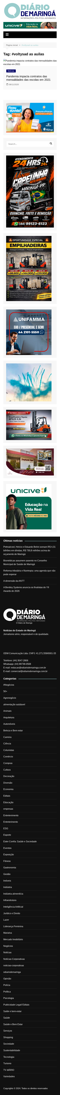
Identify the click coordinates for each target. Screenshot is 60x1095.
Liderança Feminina (13, 926)
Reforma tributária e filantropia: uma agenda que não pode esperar (29, 572)
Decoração (8, 776)
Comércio (8, 756)
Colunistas (8, 750)
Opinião (7, 978)
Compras (7, 763)
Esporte (7, 835)
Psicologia (8, 998)
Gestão (6, 874)
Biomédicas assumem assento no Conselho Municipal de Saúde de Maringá (25, 562)
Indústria (7, 887)
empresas (8, 809)
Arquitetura (8, 717)
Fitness (7, 861)
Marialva (7, 933)
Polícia (6, 985)
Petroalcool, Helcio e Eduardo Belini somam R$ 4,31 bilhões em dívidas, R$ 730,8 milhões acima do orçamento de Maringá (29, 550)
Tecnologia (8, 1057)
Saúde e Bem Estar (13, 1024)
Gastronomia (9, 867)
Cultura (7, 770)
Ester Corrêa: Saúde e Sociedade (20, 841)
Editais (6, 796)
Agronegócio (9, 698)
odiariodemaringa (12, 972)
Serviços (7, 1031)
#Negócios (8, 685)
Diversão (7, 783)
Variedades (9, 1076)
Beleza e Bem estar (13, 730)
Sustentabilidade (11, 1050)
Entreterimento (10, 822)
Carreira (7, 737)
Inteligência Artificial (13, 907)
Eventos (7, 848)
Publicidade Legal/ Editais (16, 1005)
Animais (7, 711)
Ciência (7, 743)
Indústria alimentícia (13, 894)
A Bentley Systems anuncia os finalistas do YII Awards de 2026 (26, 589)
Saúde (6, 1018)
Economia (8, 789)
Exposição (8, 854)
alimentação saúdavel (14, 704)
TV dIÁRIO (8, 1070)
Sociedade (8, 1044)
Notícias (11, 71)
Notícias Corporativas (14, 959)
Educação (8, 802)
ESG (5, 828)
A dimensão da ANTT (14, 581)
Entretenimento (10, 815)
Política (7, 991)
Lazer (6, 920)
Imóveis (7, 881)
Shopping (8, 1037)
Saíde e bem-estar (12, 1011)
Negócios (8, 946)
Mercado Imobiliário (13, 939)
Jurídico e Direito (11, 913)
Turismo (7, 1063)
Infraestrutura (9, 900)
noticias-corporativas (13, 965)
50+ (5, 691)
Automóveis (9, 724)
